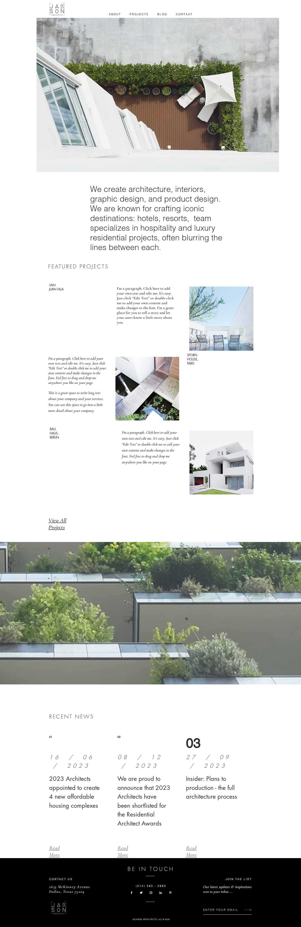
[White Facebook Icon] (274, 835)
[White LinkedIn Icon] (160, 892)
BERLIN (54, 437)
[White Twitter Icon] (280, 835)
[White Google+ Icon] (286, 835)
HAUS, (54, 433)
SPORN (192, 355)
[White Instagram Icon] (292, 835)
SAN (52, 285)
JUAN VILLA (56, 289)
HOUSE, (192, 359)
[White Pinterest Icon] (170, 892)
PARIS (190, 363)
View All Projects (57, 524)
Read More (54, 851)
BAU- (53, 429)
